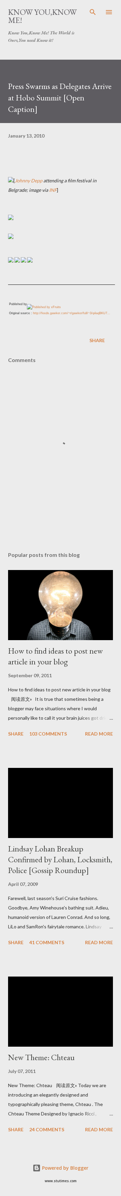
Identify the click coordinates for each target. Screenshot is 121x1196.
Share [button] (97, 340)
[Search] (93, 12)
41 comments (46, 942)
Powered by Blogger (64, 1168)
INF (53, 190)
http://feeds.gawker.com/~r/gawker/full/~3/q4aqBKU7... (71, 313)
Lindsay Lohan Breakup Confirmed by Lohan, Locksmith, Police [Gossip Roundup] (60, 859)
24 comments (46, 1129)
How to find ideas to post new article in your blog (55, 656)
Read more (99, 734)
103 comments (48, 734)
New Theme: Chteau (41, 1057)
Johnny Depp (28, 180)
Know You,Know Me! (42, 16)
